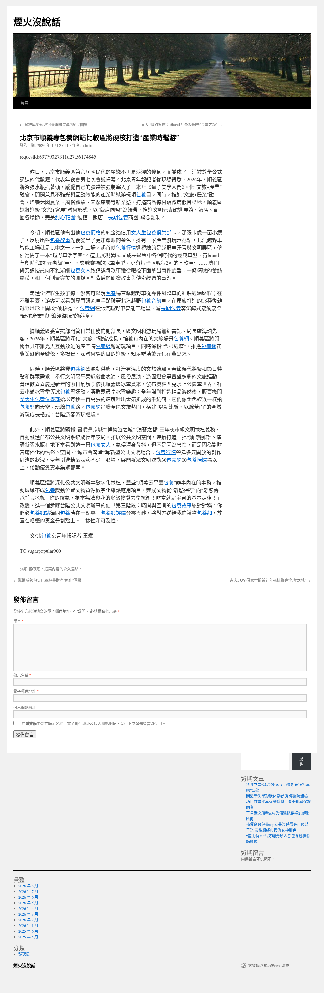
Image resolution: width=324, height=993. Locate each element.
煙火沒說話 (37, 21)
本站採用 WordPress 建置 (268, 965)
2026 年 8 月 (28, 885)
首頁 (24, 103)
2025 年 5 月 (28, 936)
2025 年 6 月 (28, 931)
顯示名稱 (22, 675)
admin (87, 145)
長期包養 (118, 217)
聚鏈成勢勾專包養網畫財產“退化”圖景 (54, 124)
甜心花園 (65, 217)
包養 (141, 194)
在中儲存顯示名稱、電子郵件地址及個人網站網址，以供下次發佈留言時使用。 (94, 723)
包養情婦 (197, 459)
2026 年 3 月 (28, 914)
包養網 (87, 308)
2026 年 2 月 (28, 919)
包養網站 (40, 512)
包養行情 (126, 247)
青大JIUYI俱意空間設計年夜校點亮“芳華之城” (181, 124)
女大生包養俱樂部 (151, 232)
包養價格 (90, 232)
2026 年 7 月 (28, 891)
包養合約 (151, 300)
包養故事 (60, 240)
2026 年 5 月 (28, 902)
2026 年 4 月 (28, 908)
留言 (18, 620)
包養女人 (80, 270)
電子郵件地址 (26, 691)
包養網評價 (113, 512)
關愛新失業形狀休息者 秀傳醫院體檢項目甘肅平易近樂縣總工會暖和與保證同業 (278, 801)
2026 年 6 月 (28, 897)
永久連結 (70, 568)
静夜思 (34, 568)
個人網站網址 (24, 707)
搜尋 (301, 761)
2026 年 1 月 (28, 925)
